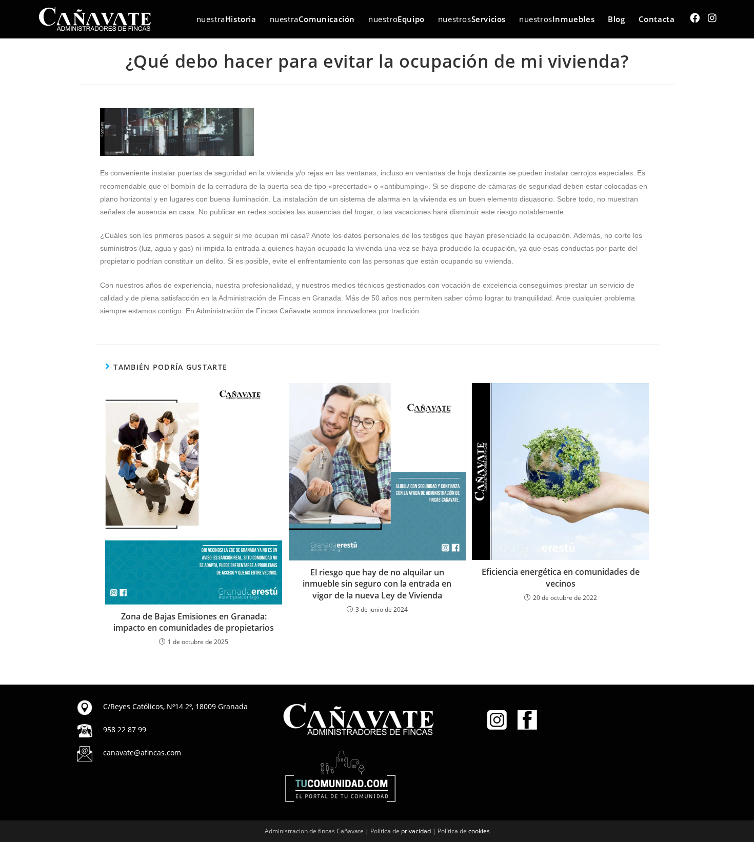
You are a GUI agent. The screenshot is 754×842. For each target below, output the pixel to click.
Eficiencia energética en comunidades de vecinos (561, 577)
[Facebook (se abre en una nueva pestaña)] (695, 18)
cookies (479, 831)
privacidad (416, 831)
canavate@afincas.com (142, 752)
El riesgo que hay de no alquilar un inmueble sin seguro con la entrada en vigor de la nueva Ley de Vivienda (377, 584)
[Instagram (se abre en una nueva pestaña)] (712, 18)
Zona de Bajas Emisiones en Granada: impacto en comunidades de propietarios (193, 622)
